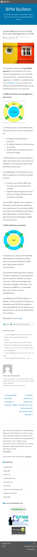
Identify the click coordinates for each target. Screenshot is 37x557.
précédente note (12, 83)
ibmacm (27, 324)
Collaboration (7, 478)
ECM (4, 486)
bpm (17, 324)
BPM (7, 324)
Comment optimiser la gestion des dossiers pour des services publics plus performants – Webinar (26, 405)
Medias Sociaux (8, 493)
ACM (14, 324)
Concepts (6, 482)
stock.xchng (17, 318)
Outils (5, 497)
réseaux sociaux (28, 381)
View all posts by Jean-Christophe (15, 385)
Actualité (6, 467)
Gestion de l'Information (11, 489)
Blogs (5, 471)
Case (22, 324)
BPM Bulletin (18, 9)
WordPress (31, 552)
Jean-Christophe (9, 37)
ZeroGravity (29, 543)
